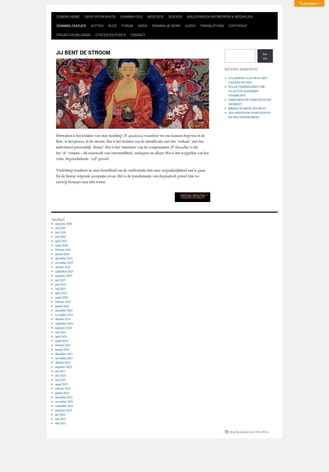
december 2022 (63, 397)
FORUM (127, 25)
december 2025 (63, 258)
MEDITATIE (155, 16)
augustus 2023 (63, 367)
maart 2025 (61, 297)
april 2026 (61, 241)
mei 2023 (60, 380)
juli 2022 (60, 414)
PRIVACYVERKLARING (74, 35)
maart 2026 (61, 245)
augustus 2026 (63, 223)
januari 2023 (62, 393)
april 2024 (61, 336)
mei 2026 (60, 236)
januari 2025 (62, 306)
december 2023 (63, 354)
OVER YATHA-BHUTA (100, 16)
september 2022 (64, 406)
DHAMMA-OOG (131, 16)
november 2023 (64, 358)
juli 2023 (60, 371)
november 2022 (64, 401)
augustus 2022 (63, 410)
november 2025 (64, 262)
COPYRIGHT (238, 25)
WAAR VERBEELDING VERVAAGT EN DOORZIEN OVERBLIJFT (247, 91)
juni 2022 (60, 419)
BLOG (112, 25)
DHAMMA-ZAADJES (71, 25)
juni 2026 (60, 232)
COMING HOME (68, 16)
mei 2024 (60, 332)
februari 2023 (63, 388)
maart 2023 (61, 384)
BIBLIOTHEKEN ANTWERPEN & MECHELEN (219, 16)
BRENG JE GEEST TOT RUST (247, 108)
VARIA (142, 25)
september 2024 (64, 323)
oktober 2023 (62, 362)
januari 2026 (62, 254)
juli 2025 (60, 280)
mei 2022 (60, 423)
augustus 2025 (63, 275)
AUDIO (190, 25)
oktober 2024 (62, 319)
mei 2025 (60, 288)
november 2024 (64, 315)
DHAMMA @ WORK (166, 25)
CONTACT (138, 35)
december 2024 (63, 310)
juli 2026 (60, 228)
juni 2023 (60, 375)
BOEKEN (175, 16)
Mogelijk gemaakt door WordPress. (250, 432)
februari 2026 (63, 249)
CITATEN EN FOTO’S (110, 35)
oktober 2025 (62, 267)
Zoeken (265, 56)
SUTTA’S (97, 25)
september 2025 (64, 271)
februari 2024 (63, 345)
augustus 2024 (63, 328)
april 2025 (61, 293)
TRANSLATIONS (212, 25)
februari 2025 (63, 301)
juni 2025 (60, 284)
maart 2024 (61, 341)
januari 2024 (62, 349)
